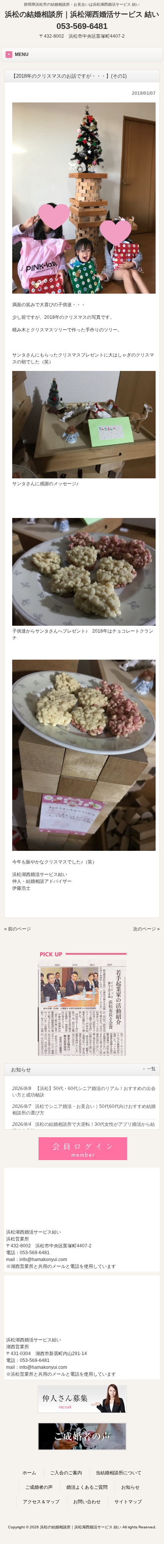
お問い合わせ (87, 1501)
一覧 (151, 1068)
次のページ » (146, 929)
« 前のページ (17, 929)
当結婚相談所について (118, 1472)
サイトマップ (128, 1501)
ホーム (29, 1472)
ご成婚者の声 (39, 1487)
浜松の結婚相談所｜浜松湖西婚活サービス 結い (82, 14)
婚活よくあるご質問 (87, 1487)
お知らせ (130, 1487)
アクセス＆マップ (41, 1501)
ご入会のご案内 (66, 1472)
